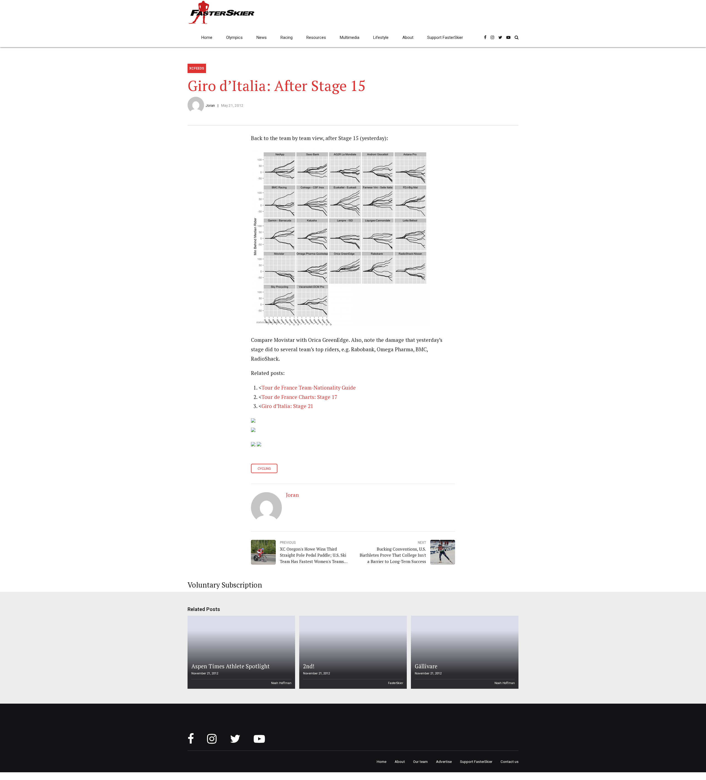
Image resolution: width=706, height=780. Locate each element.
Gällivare (426, 666)
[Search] (516, 37)
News (261, 37)
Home (206, 37)
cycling (264, 469)
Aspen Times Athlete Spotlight (230, 666)
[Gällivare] (464, 652)
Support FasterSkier (445, 37)
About (407, 37)
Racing (286, 37)
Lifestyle (381, 37)
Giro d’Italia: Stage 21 (287, 406)
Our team (420, 761)
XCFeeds (196, 68)
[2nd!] (352, 652)
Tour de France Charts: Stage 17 (299, 397)
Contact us (509, 761)
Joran (210, 105)
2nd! (308, 666)
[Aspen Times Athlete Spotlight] (240, 652)
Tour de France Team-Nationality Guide (308, 387)
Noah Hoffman (281, 683)
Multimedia (349, 37)
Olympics (234, 37)
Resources (316, 37)
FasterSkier (395, 683)
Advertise (444, 761)
